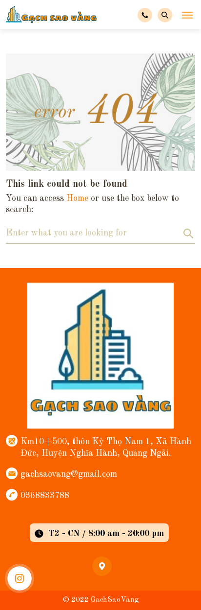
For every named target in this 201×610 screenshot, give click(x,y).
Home (77, 198)
